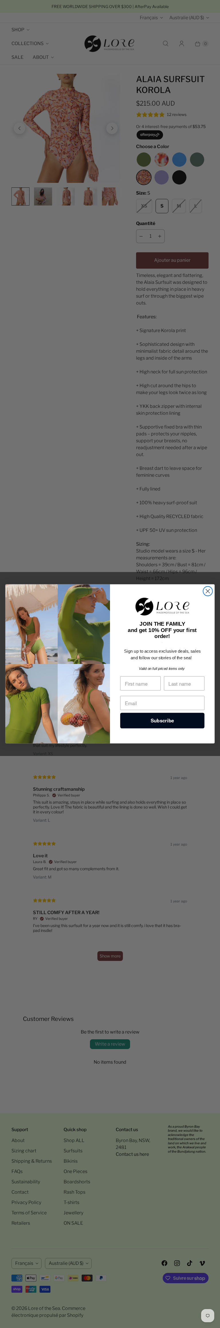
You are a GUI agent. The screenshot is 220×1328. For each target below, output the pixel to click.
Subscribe (162, 720)
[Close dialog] (208, 591)
